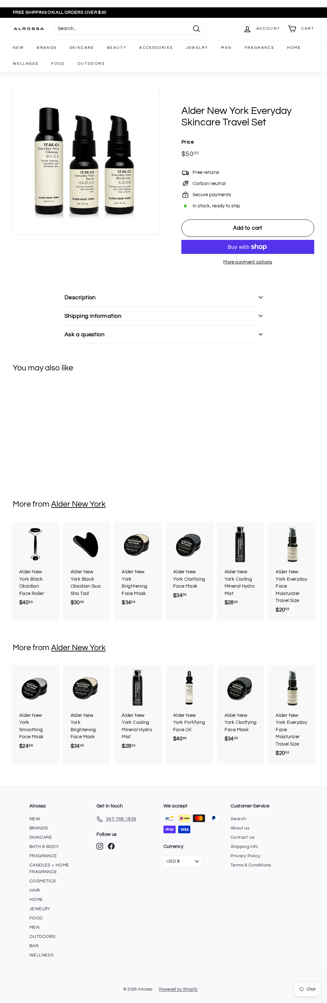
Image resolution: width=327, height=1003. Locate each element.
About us (240, 828)
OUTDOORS (91, 64)
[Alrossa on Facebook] (111, 846)
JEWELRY (197, 48)
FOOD (58, 64)
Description (80, 297)
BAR (33, 946)
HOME (294, 48)
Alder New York (78, 504)
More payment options (247, 262)
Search (238, 819)
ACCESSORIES (156, 48)
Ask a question (84, 334)
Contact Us (243, 837)
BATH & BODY (44, 846)
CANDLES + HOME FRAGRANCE (49, 868)
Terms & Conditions (251, 865)
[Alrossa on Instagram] (99, 846)
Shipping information (93, 316)
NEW (18, 48)
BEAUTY (116, 48)
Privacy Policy (245, 856)
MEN (226, 48)
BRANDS (47, 48)
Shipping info (244, 846)
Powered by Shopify (178, 989)
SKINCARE (82, 48)
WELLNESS (25, 64)
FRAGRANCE (260, 48)
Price (187, 142)
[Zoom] (86, 161)
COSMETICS (42, 881)
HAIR (34, 890)
